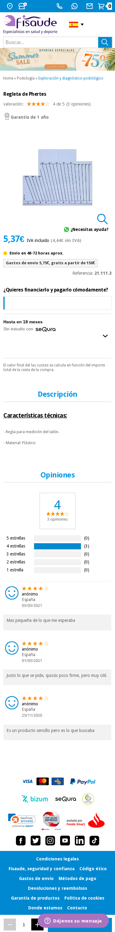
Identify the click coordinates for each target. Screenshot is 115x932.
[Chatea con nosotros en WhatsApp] (75, 6)
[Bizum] (35, 799)
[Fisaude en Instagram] (50, 840)
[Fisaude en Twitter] (35, 840)
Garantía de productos (35, 898)
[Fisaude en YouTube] (65, 840)
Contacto (77, 907)
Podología (26, 78)
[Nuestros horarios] (23, 6)
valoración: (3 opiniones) (47, 104)
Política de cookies (84, 898)
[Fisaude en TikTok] (94, 840)
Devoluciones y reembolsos (57, 888)
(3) (86, 546)
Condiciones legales (57, 858)
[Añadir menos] (10, 924)
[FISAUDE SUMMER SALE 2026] (57, 59)
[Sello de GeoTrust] (22, 820)
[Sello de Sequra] (65, 798)
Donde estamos (45, 907)
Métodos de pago (77, 878)
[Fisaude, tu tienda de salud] (31, 24)
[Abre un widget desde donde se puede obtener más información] (73, 921)
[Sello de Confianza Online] (88, 799)
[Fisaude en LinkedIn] (80, 840)
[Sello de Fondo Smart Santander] (87, 820)
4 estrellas (15, 546)
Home (8, 78)
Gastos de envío (36, 878)
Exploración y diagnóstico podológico (70, 78)
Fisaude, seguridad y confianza (42, 868)
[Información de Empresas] (51, 821)
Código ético (93, 868)
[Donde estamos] (10, 6)
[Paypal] (82, 781)
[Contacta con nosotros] (90, 6)
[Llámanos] (60, 6)
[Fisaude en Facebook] (21, 840)
